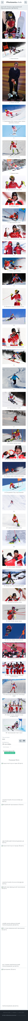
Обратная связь (6, 1012)
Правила (14, 1012)
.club (14, 2)
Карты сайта (21, 1012)
